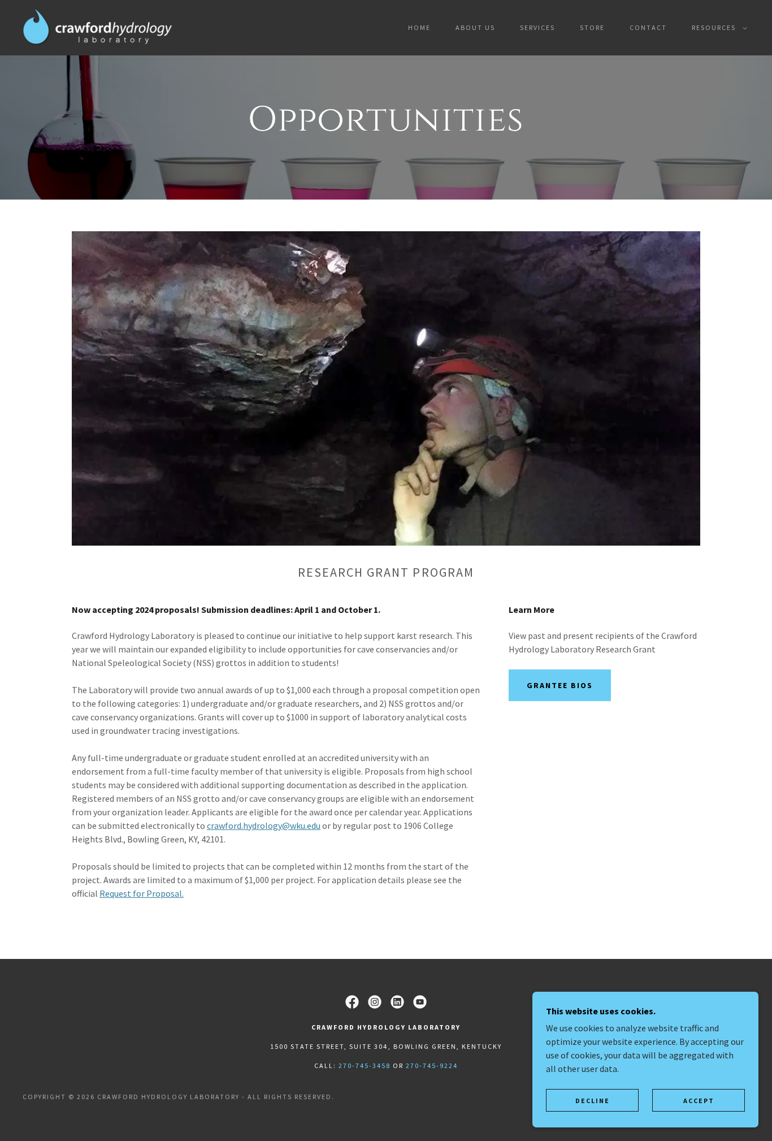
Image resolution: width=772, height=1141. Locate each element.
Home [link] (419, 27)
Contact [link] (648, 27)
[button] (717, 27)
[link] (97, 26)
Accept (698, 1100)
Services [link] (537, 27)
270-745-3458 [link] (365, 1065)
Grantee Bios (560, 685)
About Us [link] (475, 27)
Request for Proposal (140, 893)
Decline (592, 1100)
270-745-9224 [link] (432, 1065)
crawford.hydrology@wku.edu (263, 825)
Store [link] (592, 27)
